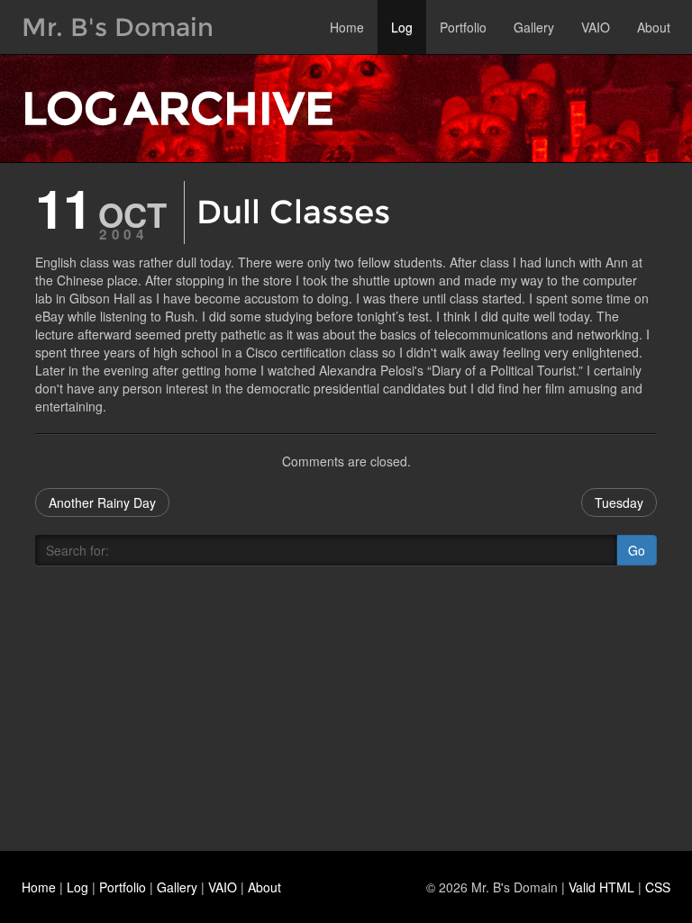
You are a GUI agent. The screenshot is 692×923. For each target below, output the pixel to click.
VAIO (595, 27)
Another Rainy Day (102, 502)
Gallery (534, 27)
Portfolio (463, 27)
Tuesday (619, 502)
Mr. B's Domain (118, 27)
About (653, 27)
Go (636, 550)
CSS (657, 887)
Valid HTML (601, 887)
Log (402, 27)
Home (347, 27)
